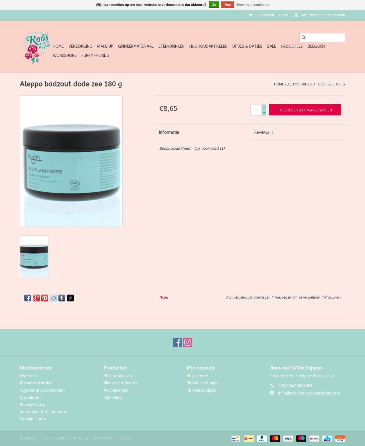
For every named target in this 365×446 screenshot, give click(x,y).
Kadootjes (292, 46)
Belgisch (316, 46)
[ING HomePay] (339, 439)
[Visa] (287, 439)
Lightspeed (123, 438)
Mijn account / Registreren (323, 15)
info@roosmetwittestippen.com (309, 393)
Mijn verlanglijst (201, 390)
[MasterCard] (274, 439)
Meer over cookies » (252, 5)
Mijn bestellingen (203, 383)
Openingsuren (33, 419)
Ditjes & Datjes (247, 46)
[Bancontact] (235, 439)
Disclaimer (29, 397)
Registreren (197, 375)
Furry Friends (95, 55)
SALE (271, 46)
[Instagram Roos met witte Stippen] (187, 342)
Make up (105, 46)
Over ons (28, 375)
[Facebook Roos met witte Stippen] (177, 342)
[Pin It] (44, 298)
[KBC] (326, 439)
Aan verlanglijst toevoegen (248, 297)
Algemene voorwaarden (42, 390)
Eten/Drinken (171, 46)
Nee (227, 5)
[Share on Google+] (36, 298)
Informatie (169, 132)
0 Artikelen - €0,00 (272, 15)
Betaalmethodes (36, 383)
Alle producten (118, 375)
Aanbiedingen (116, 390)
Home (58, 46)
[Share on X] (70, 298)
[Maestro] (300, 439)
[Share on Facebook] (27, 298)
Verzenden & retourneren (43, 411)
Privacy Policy (32, 404)
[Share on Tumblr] (61, 298)
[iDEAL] (248, 439)
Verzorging (80, 46)
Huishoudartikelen (208, 46)
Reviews (264, 132)
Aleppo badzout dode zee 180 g (316, 84)
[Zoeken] (303, 37)
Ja (214, 5)
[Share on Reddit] (53, 298)
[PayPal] (261, 439)
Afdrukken (332, 297)
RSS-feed (113, 397)
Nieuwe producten (121, 383)
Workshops (65, 55)
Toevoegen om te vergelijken (297, 297)
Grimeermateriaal (136, 46)
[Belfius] (313, 439)
